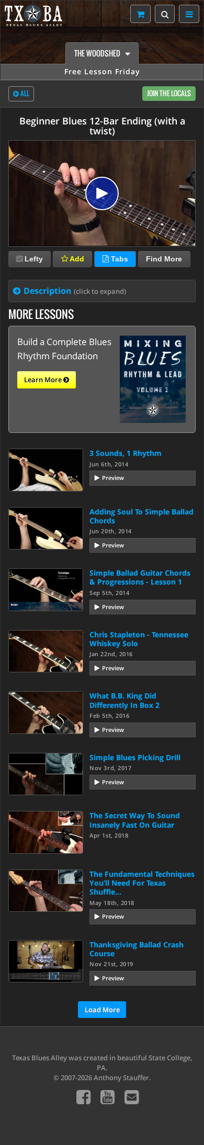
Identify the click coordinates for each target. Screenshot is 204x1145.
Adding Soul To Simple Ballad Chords (141, 516)
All (24, 93)
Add (76, 259)
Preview (113, 478)
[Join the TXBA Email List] (131, 1096)
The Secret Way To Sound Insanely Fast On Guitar (134, 819)
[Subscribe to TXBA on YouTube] (107, 1096)
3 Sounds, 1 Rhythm (125, 453)
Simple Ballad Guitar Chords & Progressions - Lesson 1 (139, 577)
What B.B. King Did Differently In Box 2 (124, 700)
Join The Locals (169, 93)
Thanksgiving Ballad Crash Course (136, 949)
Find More (164, 259)
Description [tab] (75, 290)
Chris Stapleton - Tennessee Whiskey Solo (138, 638)
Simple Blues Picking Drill (134, 757)
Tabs (118, 259)
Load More (102, 1009)
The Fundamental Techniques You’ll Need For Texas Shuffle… (142, 883)
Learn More (43, 379)
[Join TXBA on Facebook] (83, 1096)
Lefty (34, 259)
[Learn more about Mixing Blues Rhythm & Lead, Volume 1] (152, 378)
